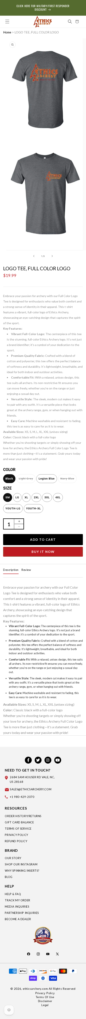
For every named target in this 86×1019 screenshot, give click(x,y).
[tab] (11, 570)
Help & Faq (13, 894)
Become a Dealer (18, 919)
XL (26, 497)
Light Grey (26, 478)
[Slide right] (52, 256)
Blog (8, 877)
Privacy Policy (16, 835)
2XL (36, 497)
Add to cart (43, 539)
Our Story (13, 858)
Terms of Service (18, 828)
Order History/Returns (23, 816)
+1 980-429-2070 (22, 796)
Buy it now (43, 551)
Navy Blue (67, 478)
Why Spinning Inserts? (22, 870)
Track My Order (17, 900)
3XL (47, 497)
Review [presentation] (26, 569)
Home (7, 32)
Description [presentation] (11, 569)
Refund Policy (16, 841)
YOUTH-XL (33, 508)
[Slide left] (33, 256)
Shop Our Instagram (21, 864)
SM (7, 497)
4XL (58, 497)
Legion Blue (47, 478)
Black (9, 478)
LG (17, 497)
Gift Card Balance (19, 822)
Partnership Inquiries (22, 912)
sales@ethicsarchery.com (30, 789)
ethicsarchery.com (35, 988)
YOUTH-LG (12, 508)
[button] (7, 21)
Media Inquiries (17, 906)
